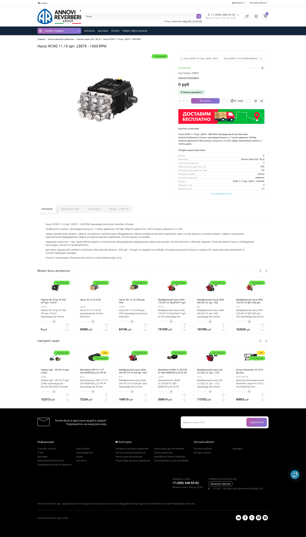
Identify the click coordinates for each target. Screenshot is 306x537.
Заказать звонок (220, 483)
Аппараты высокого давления (132, 448)
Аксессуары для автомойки (169, 448)
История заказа (202, 452)
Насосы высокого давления (131, 452)
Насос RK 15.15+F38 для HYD (132, 301)
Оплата (115, 30)
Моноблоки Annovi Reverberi (170, 456)
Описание (47, 208)
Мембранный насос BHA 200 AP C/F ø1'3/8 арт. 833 (133, 371)
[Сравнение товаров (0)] (247, 16)
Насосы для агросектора (129, 456)
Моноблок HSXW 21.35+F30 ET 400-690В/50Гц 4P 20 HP (172, 371)
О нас (40, 452)
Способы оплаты (46, 448)
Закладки (237, 448)
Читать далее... (185, 143)
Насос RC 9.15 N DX (90, 299)
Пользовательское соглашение (54, 464)
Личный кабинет (203, 448)
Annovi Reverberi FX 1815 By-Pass (249, 371)
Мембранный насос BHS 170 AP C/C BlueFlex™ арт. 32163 (172, 302)
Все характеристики (221, 193)
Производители (84, 452)
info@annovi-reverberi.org (222, 478)
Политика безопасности (50, 460)
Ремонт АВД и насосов (135, 30)
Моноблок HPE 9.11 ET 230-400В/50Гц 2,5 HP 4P (93, 371)
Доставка (103, 30)
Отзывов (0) (94, 208)
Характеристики (70, 208)
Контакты (89, 30)
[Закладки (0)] (256, 16)
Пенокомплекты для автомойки (171, 460)
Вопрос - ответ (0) (118, 208)
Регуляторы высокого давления (133, 460)
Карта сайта (83, 448)
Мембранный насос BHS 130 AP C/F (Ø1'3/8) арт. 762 (249, 302)
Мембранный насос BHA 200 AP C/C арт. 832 (210, 301)
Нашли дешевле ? (192, 92)
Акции (79, 456)
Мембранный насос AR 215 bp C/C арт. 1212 (209, 371)
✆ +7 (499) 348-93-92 (221, 15)
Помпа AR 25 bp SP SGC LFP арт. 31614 (53, 301)
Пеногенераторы (163, 452)
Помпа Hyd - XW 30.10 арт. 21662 (55, 371)
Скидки (43, 3)
